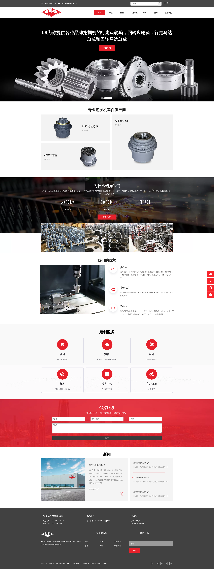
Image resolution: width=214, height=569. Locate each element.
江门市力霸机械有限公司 (97, 465)
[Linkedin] (157, 563)
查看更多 (41, 53)
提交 (107, 438)
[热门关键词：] (160, 3)
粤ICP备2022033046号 (99, 564)
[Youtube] (166, 563)
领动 (84, 564)
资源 (86, 546)
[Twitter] (161, 563)
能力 (101, 541)
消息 (101, 546)
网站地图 (76, 564)
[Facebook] (153, 563)
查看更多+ (107, 217)
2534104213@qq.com (69, 3)
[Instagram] (170, 563)
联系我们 (117, 546)
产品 (86, 541)
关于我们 (117, 541)
